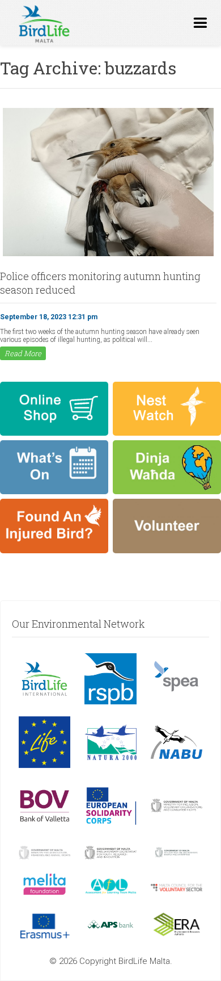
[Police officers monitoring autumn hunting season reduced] (108, 255)
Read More (23, 353)
